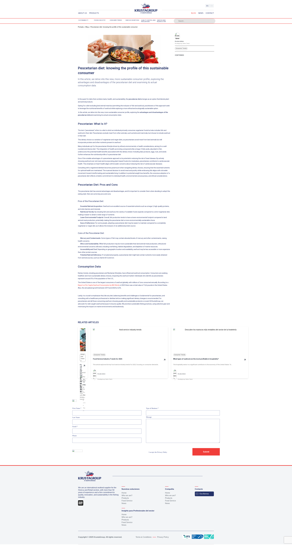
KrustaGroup (99, 537)
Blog (193, 13)
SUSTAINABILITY (83, 20)
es (207, 6)
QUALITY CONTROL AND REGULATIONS (148, 21)
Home (124, 493)
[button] (80, 91)
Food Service (127, 501)
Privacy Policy (162, 452)
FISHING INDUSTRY (100, 20)
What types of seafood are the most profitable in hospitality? (196, 359)
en (212, 6)
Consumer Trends (181, 48)
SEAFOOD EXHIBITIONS (132, 20)
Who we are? (127, 495)
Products (94, 13)
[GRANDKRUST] (146, 9)
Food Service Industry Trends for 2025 (107, 359)
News (200, 13)
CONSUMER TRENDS (116, 20)
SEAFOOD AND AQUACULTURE (161, 21)
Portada (81, 27)
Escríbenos (204, 494)
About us (82, 13)
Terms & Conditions (143, 537)
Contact (210, 13)
